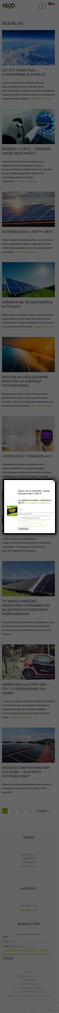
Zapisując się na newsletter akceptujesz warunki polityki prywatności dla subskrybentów (33, 523)
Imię (20, 509)
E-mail (21, 518)
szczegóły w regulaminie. (38, 503)
